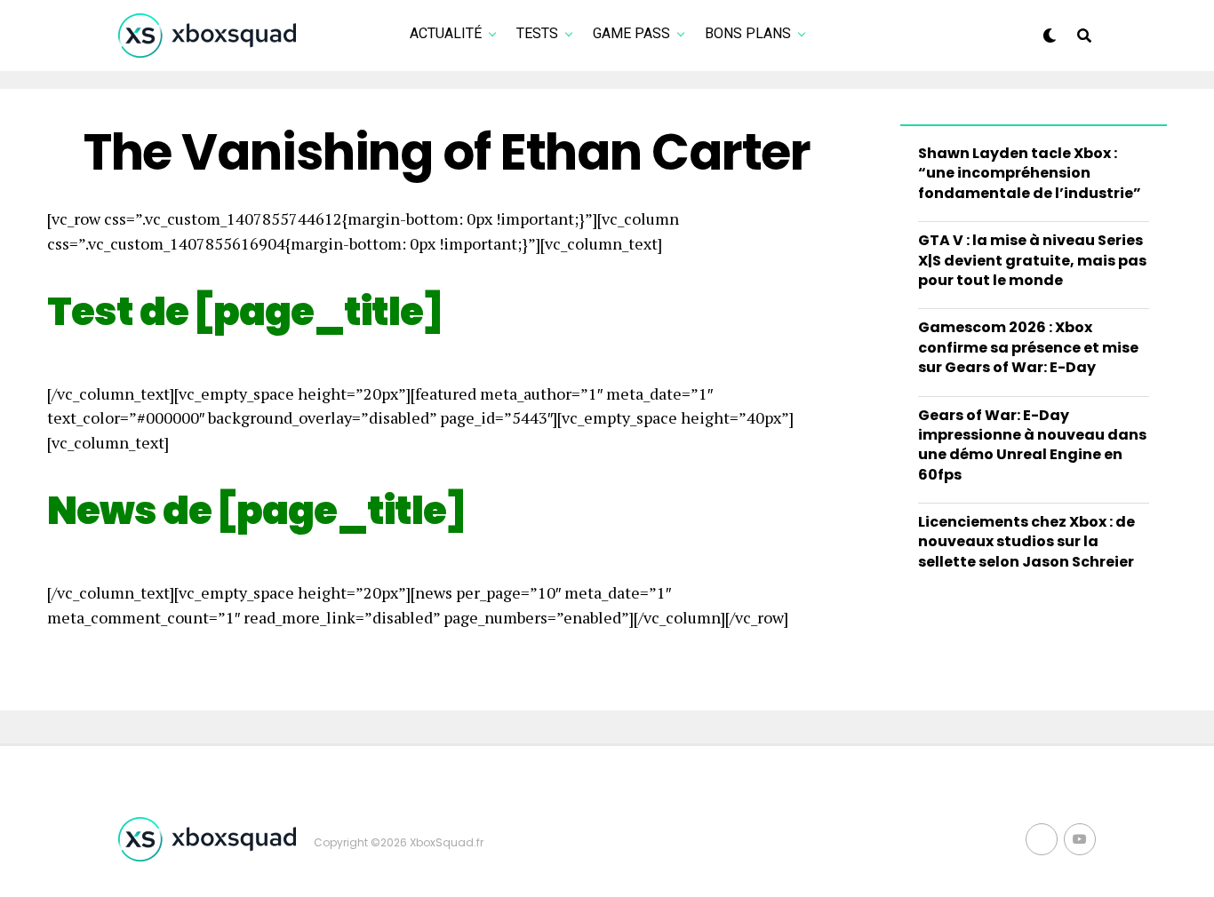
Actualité (446, 33)
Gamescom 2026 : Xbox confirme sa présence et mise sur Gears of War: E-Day (1028, 347)
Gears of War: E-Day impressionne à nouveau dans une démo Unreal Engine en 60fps (1032, 445)
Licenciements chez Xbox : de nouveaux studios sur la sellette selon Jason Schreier (1026, 542)
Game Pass (631, 33)
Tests (537, 33)
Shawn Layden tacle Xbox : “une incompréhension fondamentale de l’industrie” (1029, 173)
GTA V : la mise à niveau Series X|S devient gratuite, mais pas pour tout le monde (1032, 260)
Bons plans (748, 33)
